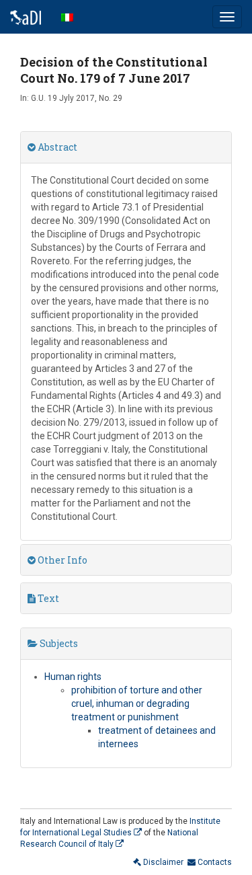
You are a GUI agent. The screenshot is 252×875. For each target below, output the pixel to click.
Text (47, 598)
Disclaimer (162, 862)
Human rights (72, 676)
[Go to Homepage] (25, 17)
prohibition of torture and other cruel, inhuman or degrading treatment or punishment (136, 703)
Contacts (214, 862)
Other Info (61, 560)
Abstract (56, 147)
